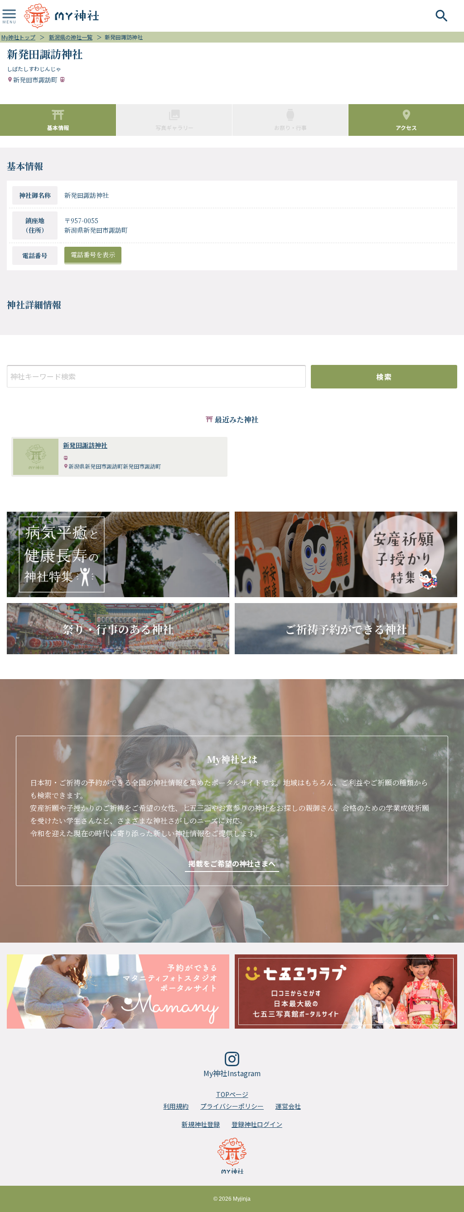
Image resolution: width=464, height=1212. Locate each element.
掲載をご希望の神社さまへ (232, 863)
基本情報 (58, 127)
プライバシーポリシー (232, 1106)
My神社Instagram (232, 1073)
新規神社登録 (201, 1124)
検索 (384, 376)
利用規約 (175, 1106)
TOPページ (232, 1094)
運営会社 (288, 1106)
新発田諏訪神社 (85, 445)
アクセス (406, 127)
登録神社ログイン (257, 1124)
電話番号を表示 (93, 254)
